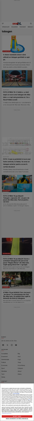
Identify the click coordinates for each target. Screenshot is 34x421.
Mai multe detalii (16, 393)
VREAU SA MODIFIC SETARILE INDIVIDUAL (17, 418)
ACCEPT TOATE (17, 416)
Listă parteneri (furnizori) (6, 413)
